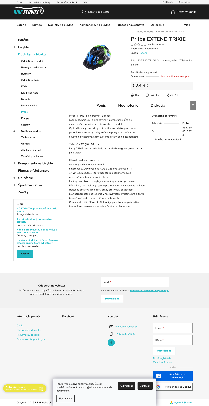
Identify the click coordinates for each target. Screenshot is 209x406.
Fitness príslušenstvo (34, 170)
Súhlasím (145, 386)
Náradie (25, 99)
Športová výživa (30, 185)
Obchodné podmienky (39, 2)
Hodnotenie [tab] (128, 105)
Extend (143, 53)
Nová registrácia (162, 358)
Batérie (23, 40)
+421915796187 (125, 333)
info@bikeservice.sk (126, 326)
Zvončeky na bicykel (32, 156)
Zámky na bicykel (31, 150)
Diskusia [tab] (158, 105)
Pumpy (25, 118)
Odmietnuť (126, 386)
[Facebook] (111, 342)
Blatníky (26, 73)
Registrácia (184, 2)
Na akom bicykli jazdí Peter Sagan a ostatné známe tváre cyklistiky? (37, 241)
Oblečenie (25, 178)
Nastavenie (65, 398)
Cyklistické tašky (31, 80)
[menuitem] (21, 25)
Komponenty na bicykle (35, 163)
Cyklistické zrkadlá (32, 61)
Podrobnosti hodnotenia (144, 48)
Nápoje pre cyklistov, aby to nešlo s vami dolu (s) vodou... (37, 231)
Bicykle (23, 47)
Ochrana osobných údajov (31, 339)
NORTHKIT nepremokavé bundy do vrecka (37, 210)
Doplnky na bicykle (32, 54)
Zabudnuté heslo (162, 362)
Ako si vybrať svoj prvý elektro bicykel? (34, 220)
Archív (25, 253)
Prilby (24, 112)
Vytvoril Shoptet (183, 402)
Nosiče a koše (29, 105)
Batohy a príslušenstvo (34, 67)
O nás (19, 2)
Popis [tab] (101, 105)
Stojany (25, 124)
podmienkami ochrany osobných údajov (149, 290)
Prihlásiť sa (112, 298)
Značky (23, 192)
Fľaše (24, 86)
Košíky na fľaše (30, 93)
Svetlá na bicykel (31, 131)
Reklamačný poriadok (67, 2)
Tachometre (28, 137)
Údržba (25, 143)
